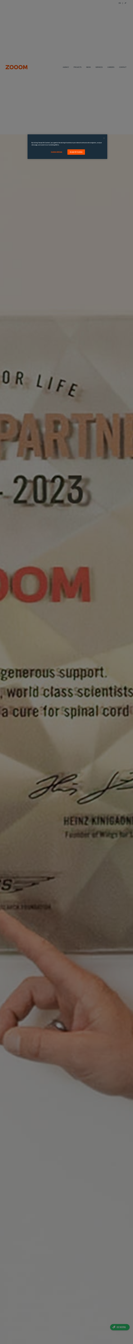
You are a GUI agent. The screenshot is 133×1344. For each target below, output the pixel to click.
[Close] (104, 138)
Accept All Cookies (76, 152)
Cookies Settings (56, 152)
